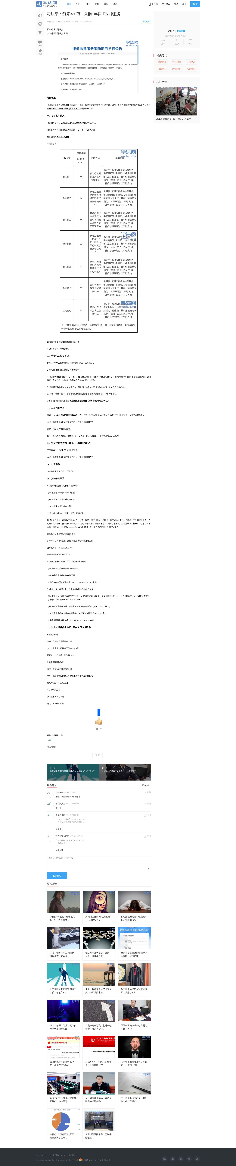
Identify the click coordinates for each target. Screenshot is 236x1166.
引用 (149, 792)
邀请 (97, 755)
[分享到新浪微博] (40, 15)
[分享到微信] (40, 23)
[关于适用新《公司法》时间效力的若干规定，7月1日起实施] (134, 1083)
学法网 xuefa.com (58, 1160)
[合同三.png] (99, 316)
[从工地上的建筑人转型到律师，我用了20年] (134, 974)
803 (190, 40)
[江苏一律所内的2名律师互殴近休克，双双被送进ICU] (63, 938)
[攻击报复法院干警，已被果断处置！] (99, 1120)
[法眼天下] (176, 27)
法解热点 (162, 69)
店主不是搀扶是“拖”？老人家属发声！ (174, 119)
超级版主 (181, 31)
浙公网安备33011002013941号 (92, 1160)
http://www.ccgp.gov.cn (81, 582)
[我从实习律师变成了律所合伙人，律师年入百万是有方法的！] (99, 938)
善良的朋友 (60, 804)
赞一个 (99, 719)
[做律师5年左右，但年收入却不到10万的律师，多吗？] (63, 902)
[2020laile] (50, 797)
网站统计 (107, 1160)
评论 (40, 45)
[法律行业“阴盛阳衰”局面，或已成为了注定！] (63, 1120)
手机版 (48, 1155)
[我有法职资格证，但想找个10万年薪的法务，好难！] (134, 902)
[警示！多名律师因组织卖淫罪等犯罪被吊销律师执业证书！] (134, 938)
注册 (184, 4)
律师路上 (162, 62)
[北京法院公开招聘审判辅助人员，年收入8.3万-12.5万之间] (63, 974)
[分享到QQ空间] (40, 32)
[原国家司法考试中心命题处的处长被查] (134, 1011)
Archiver (39, 1155)
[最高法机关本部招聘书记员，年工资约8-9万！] (63, 1047)
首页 (69, 4)
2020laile (59, 792)
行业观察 (146, 22)
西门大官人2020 (62, 836)
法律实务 (176, 69)
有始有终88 (51, 747)
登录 (176, 4)
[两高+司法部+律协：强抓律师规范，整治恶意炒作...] (63, 1083)
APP (87, 4)
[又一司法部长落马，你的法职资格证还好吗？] (99, 1083)
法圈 (97, 4)
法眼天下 (51, 22)
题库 (106, 4)
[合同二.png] (99, 265)
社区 (78, 4)
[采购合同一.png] (99, 190)
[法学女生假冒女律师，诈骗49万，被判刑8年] (134, 1047)
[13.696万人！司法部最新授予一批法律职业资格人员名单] (99, 1047)
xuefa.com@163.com (69, 1155)
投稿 (195, 4)
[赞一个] (51, 741)
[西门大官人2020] (50, 841)
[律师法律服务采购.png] (99, 66)
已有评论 (146, 785)
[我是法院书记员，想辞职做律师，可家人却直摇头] (99, 1011)
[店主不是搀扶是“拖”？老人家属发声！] (176, 115)
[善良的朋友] (50, 808)
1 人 (60, 735)
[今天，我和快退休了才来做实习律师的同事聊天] (99, 974)
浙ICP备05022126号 (72, 1160)
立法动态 (191, 62)
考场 (115, 4)
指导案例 (191, 69)
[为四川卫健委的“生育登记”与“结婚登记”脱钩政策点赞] (99, 902)
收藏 (40, 54)
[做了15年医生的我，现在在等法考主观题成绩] (63, 1011)
